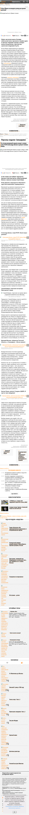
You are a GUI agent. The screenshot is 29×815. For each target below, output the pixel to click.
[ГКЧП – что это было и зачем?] (4, 720)
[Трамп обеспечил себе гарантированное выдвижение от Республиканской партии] (4, 528)
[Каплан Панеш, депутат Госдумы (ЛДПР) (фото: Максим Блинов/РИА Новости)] (14, 396)
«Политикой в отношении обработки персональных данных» (14, 807)
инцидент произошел (13, 77)
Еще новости (14, 493)
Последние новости (14, 470)
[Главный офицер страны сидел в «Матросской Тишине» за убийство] (4, 763)
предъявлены (7, 63)
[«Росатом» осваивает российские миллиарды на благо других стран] (4, 751)
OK (14, 812)
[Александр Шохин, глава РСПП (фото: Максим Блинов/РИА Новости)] (14, 238)
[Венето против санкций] (4, 634)
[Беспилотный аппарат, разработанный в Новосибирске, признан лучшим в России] (4, 544)
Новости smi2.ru (4, 468)
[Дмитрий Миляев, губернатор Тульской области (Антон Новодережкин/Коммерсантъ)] (14, 345)
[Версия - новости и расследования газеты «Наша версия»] (4, 2)
